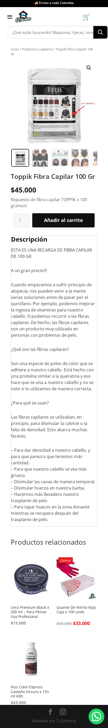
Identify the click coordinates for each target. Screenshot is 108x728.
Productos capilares (37, 49)
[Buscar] (100, 32)
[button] (89, 67)
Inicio (15, 49)
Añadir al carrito (63, 220)
